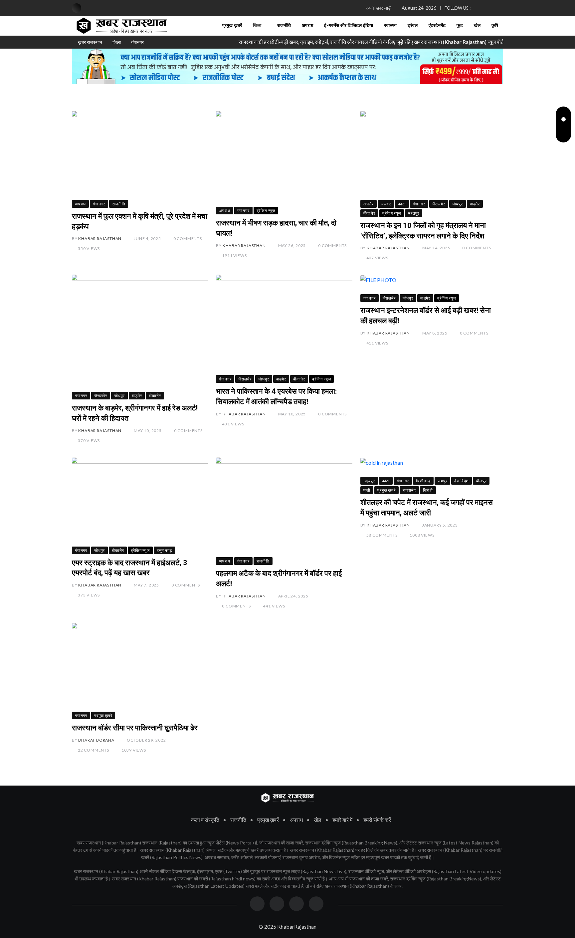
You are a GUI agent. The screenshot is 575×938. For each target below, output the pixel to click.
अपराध (307, 25)
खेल (477, 25)
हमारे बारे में (342, 820)
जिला (257, 25)
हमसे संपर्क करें (377, 820)
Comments (187, 238)
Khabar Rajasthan (99, 238)
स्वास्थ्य (390, 25)
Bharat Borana (96, 740)
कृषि (494, 25)
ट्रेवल (413, 25)
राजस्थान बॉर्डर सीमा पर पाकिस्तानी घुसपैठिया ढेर (135, 728)
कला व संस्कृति (205, 820)
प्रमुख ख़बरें (232, 25)
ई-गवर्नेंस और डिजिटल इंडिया (348, 25)
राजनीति (284, 25)
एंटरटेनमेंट (437, 25)
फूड (460, 25)
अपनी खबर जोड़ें (378, 8)
